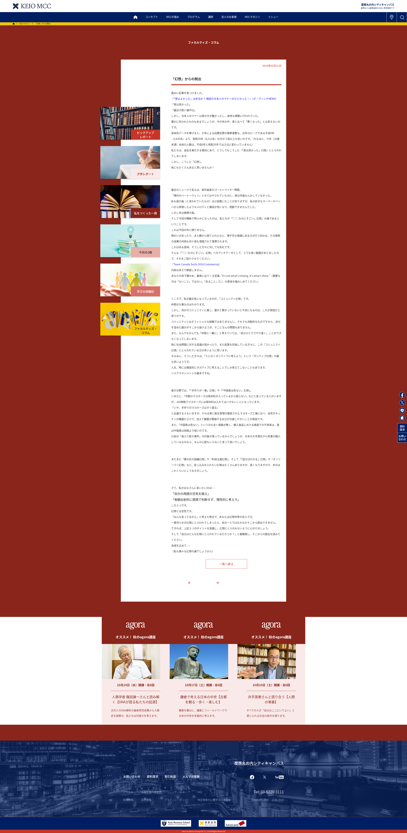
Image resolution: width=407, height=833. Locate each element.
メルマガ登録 (191, 776)
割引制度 (170, 776)
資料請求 (402, 428)
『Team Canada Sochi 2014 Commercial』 (196, 264)
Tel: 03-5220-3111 (269, 791)
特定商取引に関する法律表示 (214, 800)
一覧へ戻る (226, 564)
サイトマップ (182, 792)
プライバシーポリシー (177, 800)
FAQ (200, 792)
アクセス (128, 792)
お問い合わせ (402, 437)
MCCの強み (172, 17)
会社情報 (146, 800)
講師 (210, 17)
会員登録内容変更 (151, 792)
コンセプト (151, 17)
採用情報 (128, 800)
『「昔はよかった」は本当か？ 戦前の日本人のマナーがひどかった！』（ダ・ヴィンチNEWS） (224, 98)
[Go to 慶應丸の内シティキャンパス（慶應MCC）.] (14, 24)
